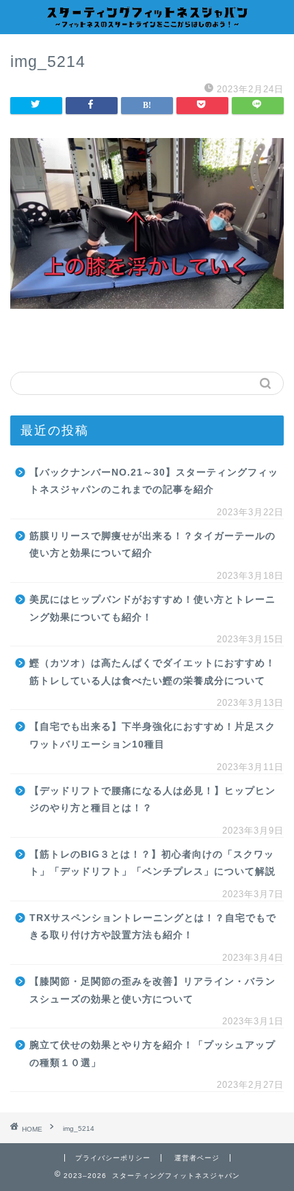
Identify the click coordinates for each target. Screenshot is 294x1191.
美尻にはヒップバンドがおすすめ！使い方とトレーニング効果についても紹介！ (152, 608)
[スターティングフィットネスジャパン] (147, 22)
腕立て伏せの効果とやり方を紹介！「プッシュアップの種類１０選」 (152, 1054)
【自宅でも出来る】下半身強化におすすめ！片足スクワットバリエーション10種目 (152, 736)
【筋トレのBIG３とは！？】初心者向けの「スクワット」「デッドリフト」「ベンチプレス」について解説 (152, 863)
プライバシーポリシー (112, 1158)
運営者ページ (196, 1158)
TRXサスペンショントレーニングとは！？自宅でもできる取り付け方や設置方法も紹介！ (152, 927)
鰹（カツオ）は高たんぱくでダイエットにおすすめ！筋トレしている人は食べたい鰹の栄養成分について (152, 672)
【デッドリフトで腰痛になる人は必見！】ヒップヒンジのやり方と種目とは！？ (152, 800)
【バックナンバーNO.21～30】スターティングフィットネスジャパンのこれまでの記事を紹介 (153, 481)
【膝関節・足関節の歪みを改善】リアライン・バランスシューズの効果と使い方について (152, 990)
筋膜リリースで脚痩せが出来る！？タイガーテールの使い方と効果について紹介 (152, 545)
